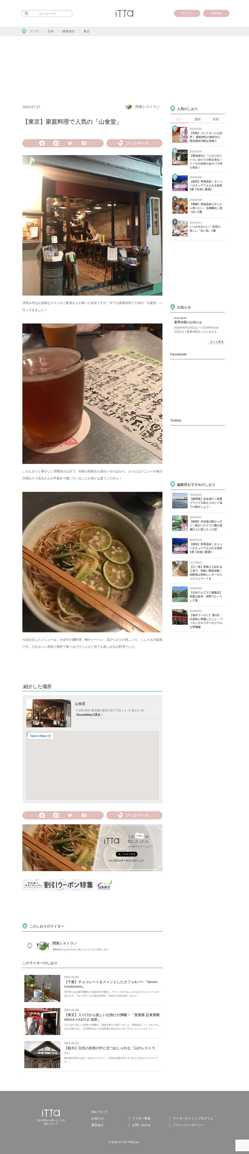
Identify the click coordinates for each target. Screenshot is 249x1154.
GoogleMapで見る (88, 714)
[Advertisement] (124, 65)
